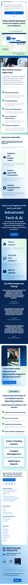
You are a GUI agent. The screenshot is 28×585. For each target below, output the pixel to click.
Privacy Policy (9, 579)
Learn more (11, 9)
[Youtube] (9, 484)
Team (4, 509)
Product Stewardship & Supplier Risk (10, 499)
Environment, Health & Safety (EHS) (10, 490)
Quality (4, 494)
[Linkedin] (12, 484)
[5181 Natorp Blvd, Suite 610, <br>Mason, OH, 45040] (4, 554)
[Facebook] (6, 484)
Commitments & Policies (8, 513)
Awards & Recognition (7, 512)
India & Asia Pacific (6, 519)
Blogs (4, 527)
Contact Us (5, 540)
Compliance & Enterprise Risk (8, 491)
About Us (4, 507)
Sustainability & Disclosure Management (11, 497)
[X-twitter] (4, 484)
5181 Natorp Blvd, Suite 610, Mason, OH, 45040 (13, 554)
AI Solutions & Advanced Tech (9, 501)
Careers (4, 510)
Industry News (5, 530)
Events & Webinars (6, 537)
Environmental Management (8, 496)
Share (4, 541)
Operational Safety (6, 493)
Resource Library (6, 535)
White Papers (5, 529)
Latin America (5, 521)
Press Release (5, 533)
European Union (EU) (7, 517)
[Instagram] (14, 484)
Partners (4, 538)
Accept (14, 12)
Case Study (5, 532)
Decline (14, 16)
